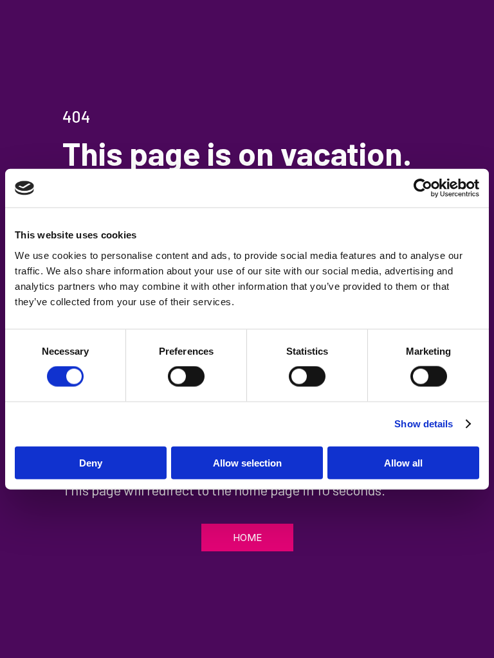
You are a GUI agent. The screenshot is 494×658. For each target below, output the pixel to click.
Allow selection (247, 462)
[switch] (186, 376)
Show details (423, 423)
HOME (247, 537)
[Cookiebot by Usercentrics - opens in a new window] (423, 188)
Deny (90, 462)
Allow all (403, 462)
